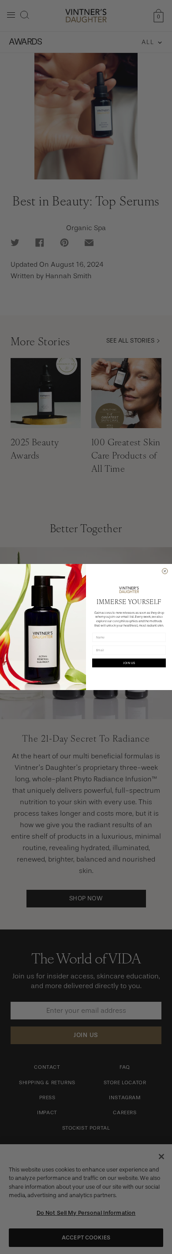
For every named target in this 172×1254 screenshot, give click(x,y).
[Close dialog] (165, 571)
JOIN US (129, 663)
